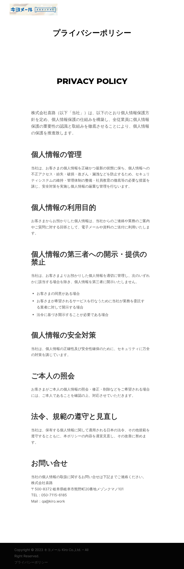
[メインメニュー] (166, 9)
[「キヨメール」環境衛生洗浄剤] (34, 9)
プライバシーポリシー (31, 562)
